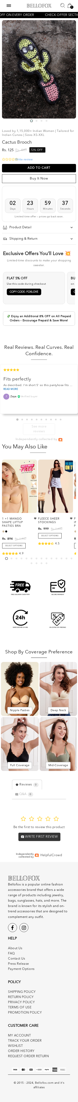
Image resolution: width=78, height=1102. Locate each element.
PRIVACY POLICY (21, 1002)
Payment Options (21, 969)
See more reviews (39, 429)
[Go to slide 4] (32, 419)
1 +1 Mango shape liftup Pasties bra (12, 522)
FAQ (11, 953)
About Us (15, 948)
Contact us (16, 958)
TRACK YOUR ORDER (25, 1040)
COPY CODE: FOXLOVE (24, 292)
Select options (14, 546)
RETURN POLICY (21, 997)
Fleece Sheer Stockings (48, 520)
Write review (24, 159)
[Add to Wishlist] (35, 518)
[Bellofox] (39, 5)
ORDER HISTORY (21, 1051)
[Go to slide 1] (17, 419)
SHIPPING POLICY (22, 992)
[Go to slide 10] (60, 419)
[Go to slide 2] (22, 419)
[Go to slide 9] (56, 419)
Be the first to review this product (39, 827)
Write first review (41, 836)
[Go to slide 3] (27, 419)
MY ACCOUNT (19, 1035)
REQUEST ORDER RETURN (28, 1056)
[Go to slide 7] (46, 419)
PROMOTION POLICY (25, 1012)
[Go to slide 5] (36, 419)
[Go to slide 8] (51, 419)
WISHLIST (15, 1046)
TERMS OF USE (19, 1007)
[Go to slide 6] (41, 419)
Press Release (18, 964)
